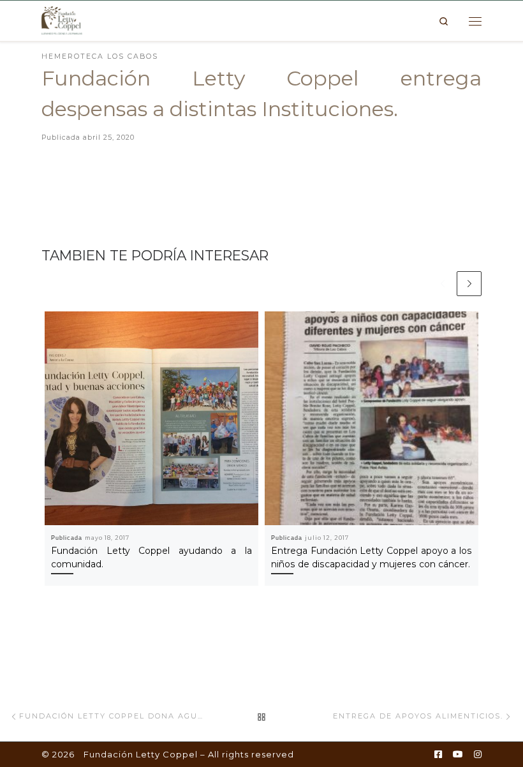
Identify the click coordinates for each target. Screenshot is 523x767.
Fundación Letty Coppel (141, 754)
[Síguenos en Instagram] (478, 755)
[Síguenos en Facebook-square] (438, 755)
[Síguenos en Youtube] (458, 755)
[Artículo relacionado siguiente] (469, 283)
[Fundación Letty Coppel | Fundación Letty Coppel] (61, 19)
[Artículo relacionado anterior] (442, 283)
